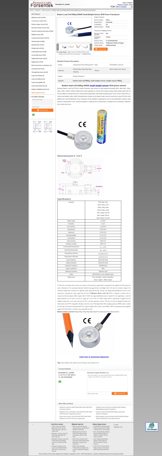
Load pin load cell (37, 69)
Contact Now (44, 110)
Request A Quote (122, 4)
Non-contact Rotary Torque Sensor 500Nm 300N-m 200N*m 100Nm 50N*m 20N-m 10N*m (102, 434)
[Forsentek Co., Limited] (132, 7)
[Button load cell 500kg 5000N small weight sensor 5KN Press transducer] (74, 30)
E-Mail (116, 425)
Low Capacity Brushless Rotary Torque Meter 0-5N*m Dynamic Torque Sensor (101, 441)
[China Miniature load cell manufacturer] (41, 4)
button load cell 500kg (79, 363)
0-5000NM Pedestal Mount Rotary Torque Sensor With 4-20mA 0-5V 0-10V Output (102, 428)
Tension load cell (37, 41)
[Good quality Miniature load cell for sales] (37, 132)
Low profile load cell (38, 55)
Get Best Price (86, 54)
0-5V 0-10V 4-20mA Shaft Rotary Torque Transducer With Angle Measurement (101, 447)
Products (37, 10)
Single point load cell (38, 58)
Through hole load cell (38, 72)
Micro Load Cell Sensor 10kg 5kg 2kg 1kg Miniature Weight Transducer (81, 428)
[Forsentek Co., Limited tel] (39, 117)
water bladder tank (66, 363)
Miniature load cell (37, 17)
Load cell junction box (38, 86)
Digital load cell (36, 62)
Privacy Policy (43, 454)
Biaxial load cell (36, 45)
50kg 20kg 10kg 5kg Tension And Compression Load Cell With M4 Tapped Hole (80, 448)
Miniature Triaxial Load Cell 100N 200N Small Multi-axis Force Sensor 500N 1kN (60, 441)
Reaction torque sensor (39, 28)
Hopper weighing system (39, 89)
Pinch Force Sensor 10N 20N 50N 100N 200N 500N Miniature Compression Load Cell (81, 441)
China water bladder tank (55, 454)
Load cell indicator (37, 79)
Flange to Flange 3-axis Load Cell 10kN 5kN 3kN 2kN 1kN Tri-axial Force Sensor (59, 448)
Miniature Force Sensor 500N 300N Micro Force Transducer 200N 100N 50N (80, 434)
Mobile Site (119, 427)
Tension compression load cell (41, 31)
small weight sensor (93, 363)
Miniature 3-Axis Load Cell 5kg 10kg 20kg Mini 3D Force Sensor (60, 435)
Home (31, 10)
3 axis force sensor (38, 21)
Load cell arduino (37, 75)
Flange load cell (36, 48)
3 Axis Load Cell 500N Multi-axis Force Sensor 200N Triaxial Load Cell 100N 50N (59, 429)
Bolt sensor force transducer (41, 65)
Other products (46, 10)
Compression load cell (39, 38)
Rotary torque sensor (38, 24)
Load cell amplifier (37, 82)
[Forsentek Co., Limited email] (35, 116)
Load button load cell (38, 51)
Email (131, 4)
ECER (121, 454)
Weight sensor (36, 34)
